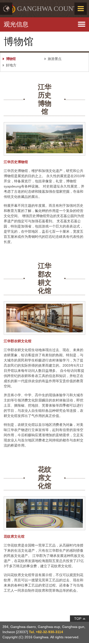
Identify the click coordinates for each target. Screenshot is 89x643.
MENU (80, 8)
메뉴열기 (44, 22)
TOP (77, 619)
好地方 (11, 65)
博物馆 (11, 59)
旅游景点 (55, 59)
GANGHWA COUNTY (49, 8)
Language (6, 8)
